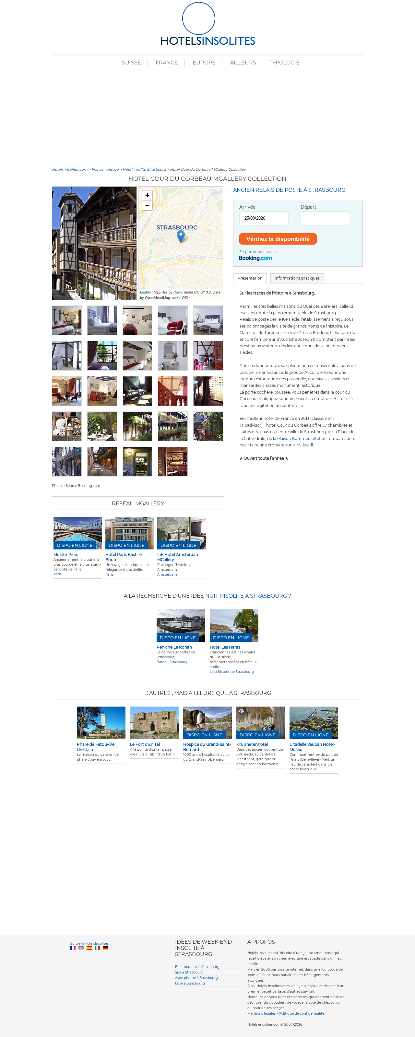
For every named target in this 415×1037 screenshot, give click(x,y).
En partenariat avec (257, 251)
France (167, 63)
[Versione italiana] (97, 955)
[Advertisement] (207, 118)
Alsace (113, 169)
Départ (308, 207)
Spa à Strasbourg (189, 972)
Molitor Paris (65, 554)
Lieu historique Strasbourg (232, 672)
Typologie (284, 63)
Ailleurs (243, 63)
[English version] (81, 955)
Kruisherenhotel (252, 744)
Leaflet (145, 291)
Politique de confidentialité (301, 1013)
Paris (57, 574)
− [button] (147, 205)
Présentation (250, 278)
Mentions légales (261, 1013)
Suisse (131, 63)
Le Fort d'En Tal (145, 744)
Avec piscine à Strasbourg (196, 978)
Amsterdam (167, 574)
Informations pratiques (297, 278)
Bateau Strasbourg (172, 662)
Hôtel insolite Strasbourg (144, 169)
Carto (177, 291)
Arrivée (247, 207)
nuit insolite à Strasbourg (246, 596)
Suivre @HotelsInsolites (89, 943)
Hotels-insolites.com (70, 169)
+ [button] (147, 195)
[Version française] (73, 955)
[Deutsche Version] (105, 955)
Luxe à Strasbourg (190, 983)
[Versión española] (89, 955)
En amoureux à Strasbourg (197, 967)
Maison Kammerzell (296, 438)
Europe (204, 63)
